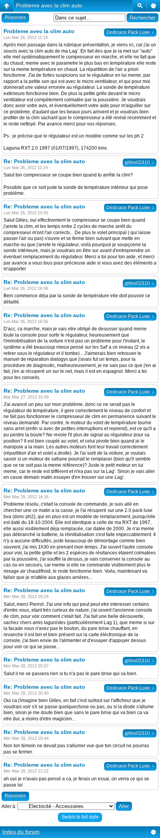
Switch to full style (80, 817)
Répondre (15, 17)
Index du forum (21, 832)
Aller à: (9, 806)
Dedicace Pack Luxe (130, 32)
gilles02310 (139, 162)
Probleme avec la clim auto (49, 5)
